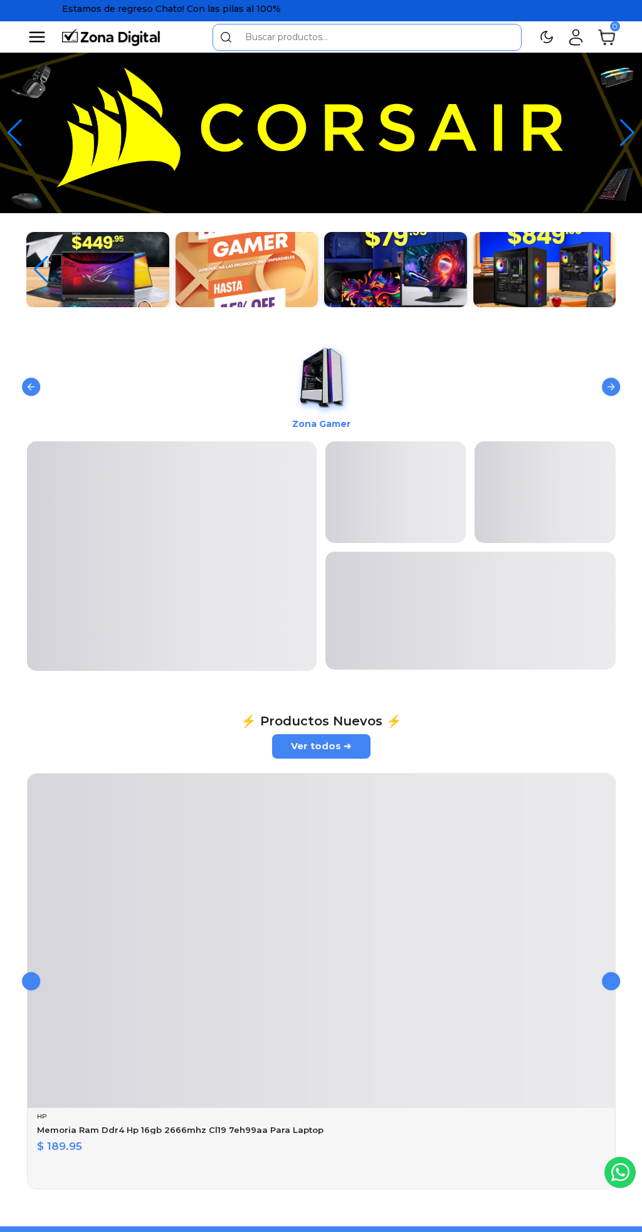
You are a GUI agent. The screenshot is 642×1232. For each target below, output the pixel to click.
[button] (600, 269)
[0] (606, 36)
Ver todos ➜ (321, 526)
